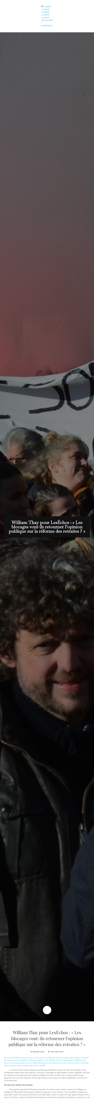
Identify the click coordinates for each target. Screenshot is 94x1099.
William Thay (57, 1052)
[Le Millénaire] (47, 16)
